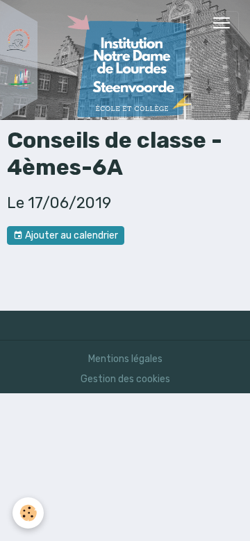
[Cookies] (28, 513)
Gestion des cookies (125, 379)
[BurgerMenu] (221, 23)
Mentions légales (125, 359)
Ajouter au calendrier (70, 235)
